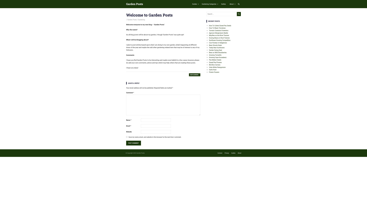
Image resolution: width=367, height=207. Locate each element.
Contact (220, 153)
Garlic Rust (212, 70)
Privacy (227, 153)
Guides (194, 4)
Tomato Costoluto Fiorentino (218, 30)
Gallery (223, 4)
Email (128, 126)
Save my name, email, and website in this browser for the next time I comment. (155, 137)
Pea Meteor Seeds (215, 60)
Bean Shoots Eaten (215, 45)
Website (129, 132)
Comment (130, 93)
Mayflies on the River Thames (219, 35)
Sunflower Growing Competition (219, 40)
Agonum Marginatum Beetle (218, 33)
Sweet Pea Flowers (215, 62)
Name (128, 120)
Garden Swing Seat (215, 50)
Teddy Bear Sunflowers (217, 48)
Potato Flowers (214, 72)
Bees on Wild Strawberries (218, 52)
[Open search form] (239, 4)
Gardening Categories (209, 4)
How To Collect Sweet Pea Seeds (220, 26)
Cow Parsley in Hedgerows (218, 43)
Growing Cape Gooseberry (218, 57)
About (232, 4)
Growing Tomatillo (215, 55)
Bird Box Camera (214, 65)
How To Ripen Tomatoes (217, 28)
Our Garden (194, 75)
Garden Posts (134, 4)
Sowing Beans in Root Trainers (219, 38)
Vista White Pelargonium (217, 67)
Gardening (141, 20)
